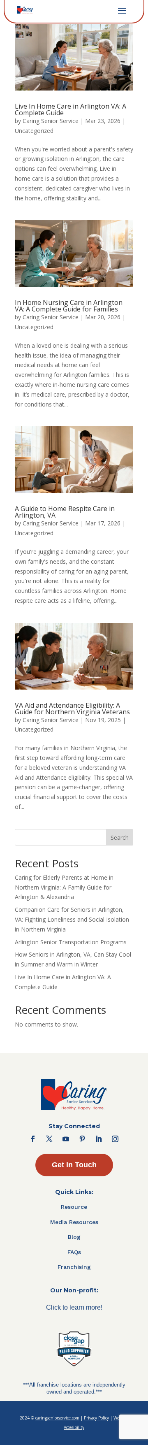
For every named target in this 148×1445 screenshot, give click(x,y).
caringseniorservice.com (57, 1418)
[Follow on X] (49, 1138)
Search (120, 837)
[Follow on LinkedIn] (98, 1138)
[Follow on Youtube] (65, 1138)
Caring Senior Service (51, 121)
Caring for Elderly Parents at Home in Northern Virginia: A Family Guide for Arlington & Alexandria (64, 887)
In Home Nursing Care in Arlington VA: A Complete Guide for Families (69, 306)
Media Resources (74, 1222)
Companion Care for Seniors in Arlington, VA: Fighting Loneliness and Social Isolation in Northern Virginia (72, 919)
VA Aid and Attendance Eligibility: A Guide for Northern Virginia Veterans (72, 708)
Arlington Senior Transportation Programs (71, 942)
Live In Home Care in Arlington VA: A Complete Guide (70, 109)
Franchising (74, 1267)
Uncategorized (34, 131)
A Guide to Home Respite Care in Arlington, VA (65, 512)
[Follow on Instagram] (115, 1138)
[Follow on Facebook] (32, 1138)
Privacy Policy (96, 1418)
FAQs (74, 1252)
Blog (74, 1237)
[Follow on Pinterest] (82, 1138)
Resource (74, 1206)
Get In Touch (74, 1165)
